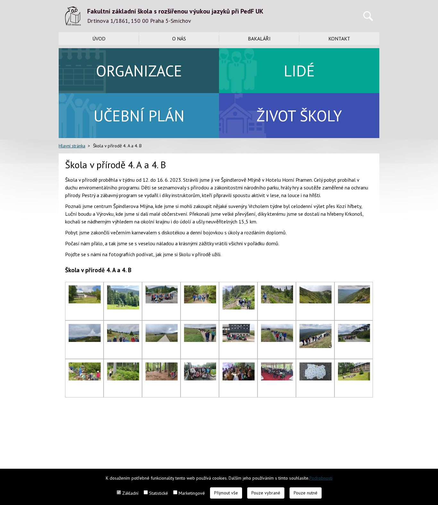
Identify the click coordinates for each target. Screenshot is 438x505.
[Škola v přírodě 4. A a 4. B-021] (239, 366)
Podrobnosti (321, 478)
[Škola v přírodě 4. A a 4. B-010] (123, 328)
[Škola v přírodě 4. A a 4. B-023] (315, 366)
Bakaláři (259, 38)
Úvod (98, 38)
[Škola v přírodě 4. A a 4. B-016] (354, 328)
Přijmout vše (226, 493)
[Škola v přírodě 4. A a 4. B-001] (85, 289)
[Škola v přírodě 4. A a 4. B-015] (315, 328)
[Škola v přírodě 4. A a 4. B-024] (354, 366)
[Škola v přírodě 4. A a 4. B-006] (277, 289)
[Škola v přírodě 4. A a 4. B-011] (162, 328)
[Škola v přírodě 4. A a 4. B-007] (315, 289)
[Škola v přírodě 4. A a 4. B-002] (123, 289)
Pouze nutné (305, 493)
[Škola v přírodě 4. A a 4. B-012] (200, 328)
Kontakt (339, 38)
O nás (179, 38)
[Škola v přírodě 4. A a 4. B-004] (200, 289)
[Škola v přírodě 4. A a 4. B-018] (123, 366)
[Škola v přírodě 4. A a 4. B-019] (162, 366)
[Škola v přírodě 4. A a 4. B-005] (239, 289)
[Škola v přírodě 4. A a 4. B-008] (354, 289)
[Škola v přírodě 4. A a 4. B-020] (200, 366)
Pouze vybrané (265, 493)
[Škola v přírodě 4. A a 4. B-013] (239, 328)
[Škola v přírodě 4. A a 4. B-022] (277, 366)
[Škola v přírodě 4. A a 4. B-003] (162, 289)
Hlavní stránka (72, 146)
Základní (130, 493)
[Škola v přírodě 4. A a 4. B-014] (277, 328)
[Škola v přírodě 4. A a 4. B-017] (85, 366)
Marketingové (192, 493)
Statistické (158, 493)
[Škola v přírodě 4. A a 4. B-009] (85, 328)
